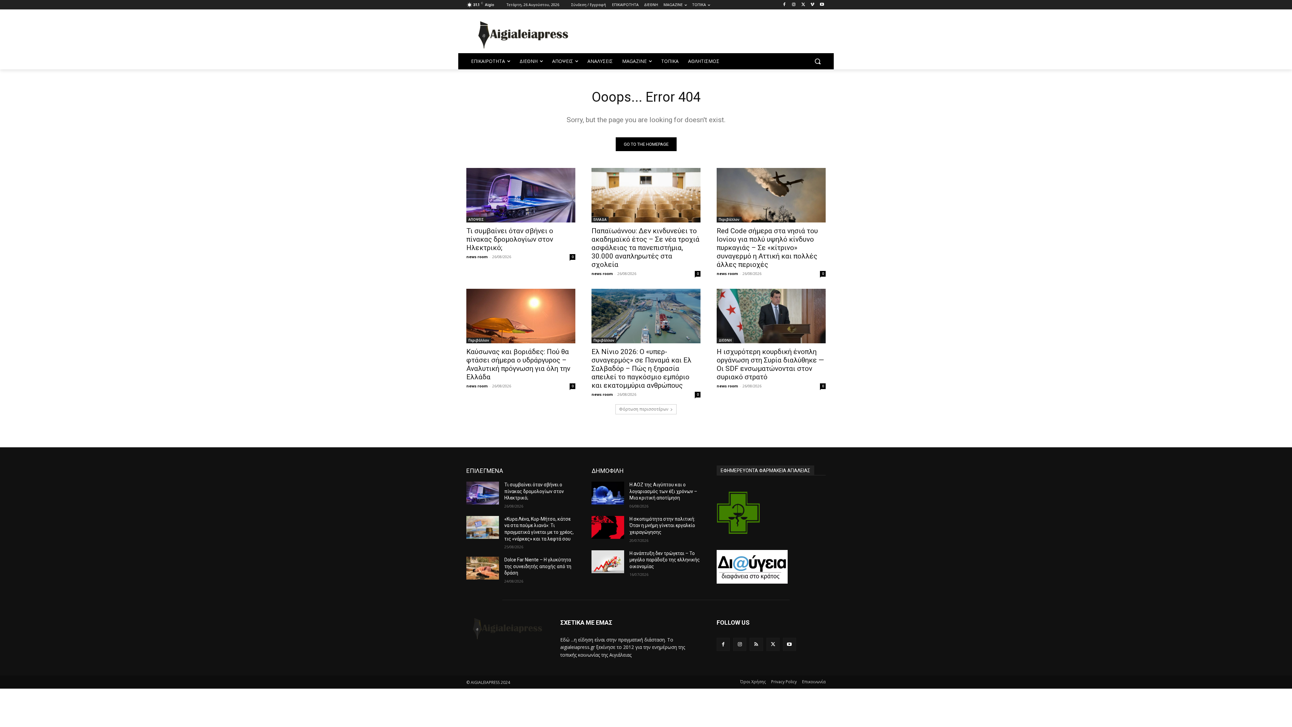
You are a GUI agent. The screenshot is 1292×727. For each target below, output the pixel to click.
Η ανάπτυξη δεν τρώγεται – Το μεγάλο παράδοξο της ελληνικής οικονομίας (665, 560)
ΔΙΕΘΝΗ (725, 340)
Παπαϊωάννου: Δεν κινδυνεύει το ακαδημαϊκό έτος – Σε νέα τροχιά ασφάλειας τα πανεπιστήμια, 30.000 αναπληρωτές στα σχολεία (645, 248)
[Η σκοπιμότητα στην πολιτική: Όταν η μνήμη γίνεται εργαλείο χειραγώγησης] (607, 527)
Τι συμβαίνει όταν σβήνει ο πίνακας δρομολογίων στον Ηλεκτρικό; (509, 239)
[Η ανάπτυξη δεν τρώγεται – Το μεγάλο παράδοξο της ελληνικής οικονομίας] (607, 561)
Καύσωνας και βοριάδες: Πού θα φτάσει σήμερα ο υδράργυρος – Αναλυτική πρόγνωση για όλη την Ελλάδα (518, 364)
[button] (818, 61)
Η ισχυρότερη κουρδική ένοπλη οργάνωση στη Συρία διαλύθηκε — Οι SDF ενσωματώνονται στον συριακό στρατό (770, 364)
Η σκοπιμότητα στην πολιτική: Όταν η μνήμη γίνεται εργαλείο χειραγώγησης (662, 525)
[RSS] (756, 644)
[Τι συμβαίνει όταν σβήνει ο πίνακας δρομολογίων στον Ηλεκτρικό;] (520, 195)
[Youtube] (822, 5)
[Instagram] (794, 5)
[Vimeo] (812, 5)
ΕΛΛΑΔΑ (600, 219)
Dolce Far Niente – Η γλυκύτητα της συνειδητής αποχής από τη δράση (537, 566)
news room (477, 256)
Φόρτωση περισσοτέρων (643, 409)
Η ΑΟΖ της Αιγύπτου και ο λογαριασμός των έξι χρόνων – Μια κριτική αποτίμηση (663, 491)
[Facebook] (784, 5)
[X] (803, 5)
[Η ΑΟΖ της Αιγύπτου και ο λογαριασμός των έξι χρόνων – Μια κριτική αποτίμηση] (607, 493)
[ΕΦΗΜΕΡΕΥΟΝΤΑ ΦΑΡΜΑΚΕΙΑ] (738, 513)
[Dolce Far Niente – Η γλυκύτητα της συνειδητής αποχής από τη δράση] (482, 568)
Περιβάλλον (729, 219)
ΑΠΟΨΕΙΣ (476, 219)
